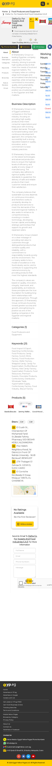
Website (26, 47)
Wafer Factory (25, 361)
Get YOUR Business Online (13, 705)
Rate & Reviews (5, 83)
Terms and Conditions (11, 710)
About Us (6, 724)
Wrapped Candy (19, 363)
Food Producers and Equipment (25, 11)
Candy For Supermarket (24, 364)
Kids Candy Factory (27, 369)
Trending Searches (9, 707)
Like (36, 19)
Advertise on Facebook (11, 729)
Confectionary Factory (21, 386)
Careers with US (9, 698)
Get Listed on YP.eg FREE (12, 702)
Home (5, 11)
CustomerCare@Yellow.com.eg (19, 747)
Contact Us (7, 727)
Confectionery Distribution (23, 379)
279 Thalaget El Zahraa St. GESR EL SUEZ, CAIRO (22, 464)
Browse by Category (10, 717)
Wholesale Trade (19, 381)
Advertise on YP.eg (10, 692)
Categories (6, 63)
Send (30, 581)
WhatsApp (40, 47)
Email (6, 88)
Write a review (26, 524)
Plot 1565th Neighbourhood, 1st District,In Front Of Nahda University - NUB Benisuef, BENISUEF (23, 452)
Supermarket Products (22, 371)
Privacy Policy (8, 720)
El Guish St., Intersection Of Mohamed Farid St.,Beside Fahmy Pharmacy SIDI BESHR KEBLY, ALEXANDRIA (23, 435)
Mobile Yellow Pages (10, 714)
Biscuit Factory (26, 389)
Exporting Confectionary (22, 351)
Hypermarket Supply (21, 384)
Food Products (18, 353)
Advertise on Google (10, 695)
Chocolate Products (28, 376)
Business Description (6, 57)
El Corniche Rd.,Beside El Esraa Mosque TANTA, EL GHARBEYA (21, 476)
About (5, 52)
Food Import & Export (21, 348)
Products (5, 73)
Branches (5, 78)
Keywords (5, 68)
